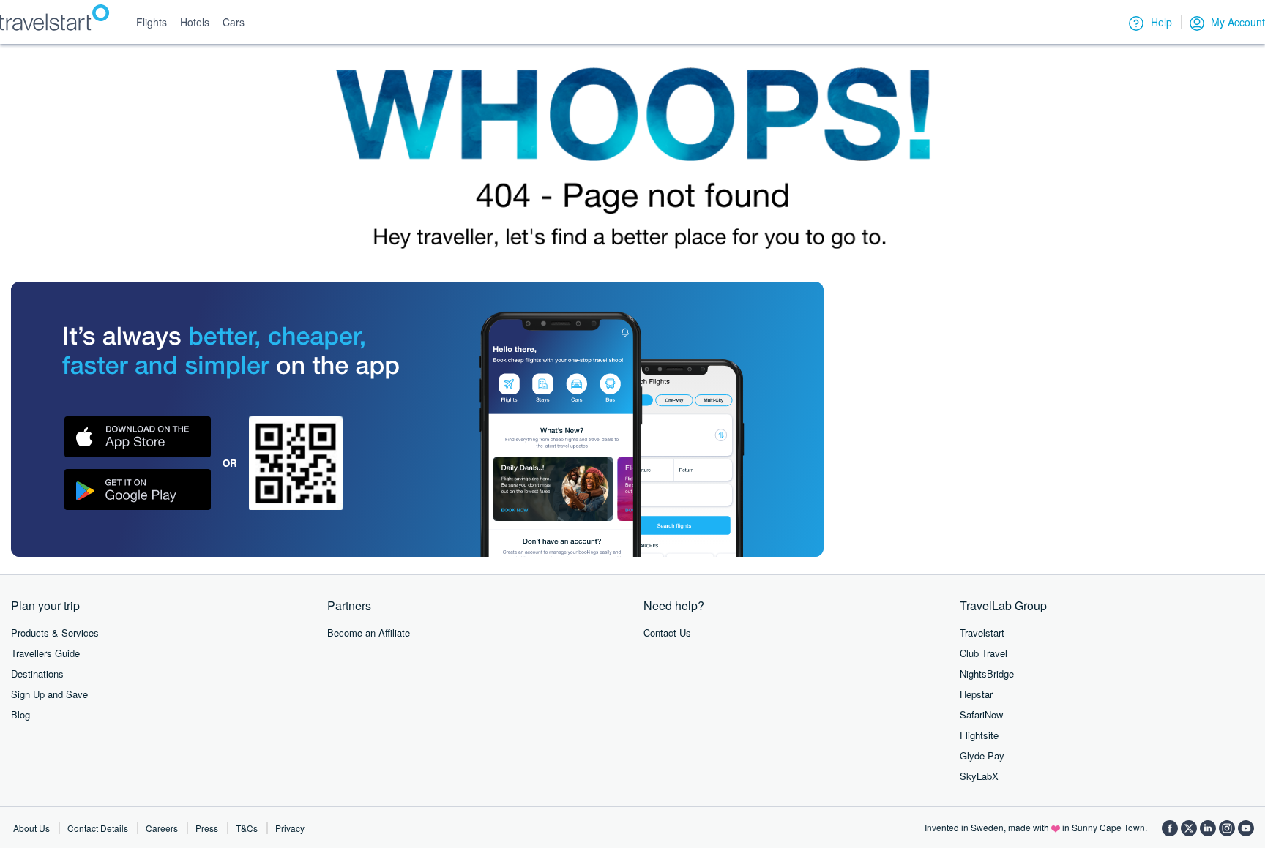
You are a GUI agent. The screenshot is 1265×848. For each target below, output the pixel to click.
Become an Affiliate (368, 632)
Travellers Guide (45, 653)
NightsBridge (987, 673)
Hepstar (976, 694)
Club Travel (983, 653)
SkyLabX (979, 776)
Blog (20, 714)
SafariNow (981, 714)
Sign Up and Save (49, 694)
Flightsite (979, 735)
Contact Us (667, 632)
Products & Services (55, 632)
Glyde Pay (982, 755)
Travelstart (982, 632)
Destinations (37, 673)
